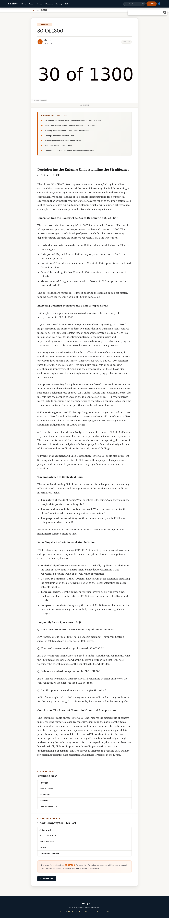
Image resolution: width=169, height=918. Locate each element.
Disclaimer (49, 4)
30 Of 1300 (70, 865)
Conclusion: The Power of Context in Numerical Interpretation (69, 151)
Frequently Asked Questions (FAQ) (58, 145)
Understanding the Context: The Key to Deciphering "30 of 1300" (71, 125)
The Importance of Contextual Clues (59, 135)
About (31, 4)
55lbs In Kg (43, 800)
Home (24, 4)
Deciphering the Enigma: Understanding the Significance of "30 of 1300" (74, 120)
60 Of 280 (43, 783)
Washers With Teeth (48, 836)
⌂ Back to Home (46, 878)
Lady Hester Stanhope (49, 853)
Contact (39, 4)
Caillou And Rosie (46, 842)
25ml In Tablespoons (48, 806)
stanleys (13, 3)
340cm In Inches (46, 830)
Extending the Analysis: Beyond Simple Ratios (63, 140)
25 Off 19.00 (44, 794)
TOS (66, 4)
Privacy (59, 4)
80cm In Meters (46, 788)
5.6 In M (42, 847)
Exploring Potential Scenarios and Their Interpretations (67, 130)
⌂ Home (151, 4)
